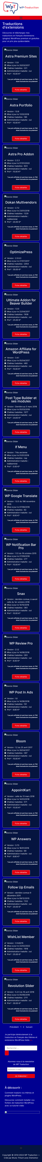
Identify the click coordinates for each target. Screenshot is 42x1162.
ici (31, 1040)
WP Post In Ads (21, 692)
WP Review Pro (21, 643)
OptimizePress (21, 252)
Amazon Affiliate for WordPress (21, 350)
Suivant (29, 1027)
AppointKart (21, 790)
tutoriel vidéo (18, 1105)
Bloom (21, 741)
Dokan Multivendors (21, 202)
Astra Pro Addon (21, 154)
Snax (21, 594)
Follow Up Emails (21, 887)
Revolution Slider (21, 986)
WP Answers (21, 839)
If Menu (21, 447)
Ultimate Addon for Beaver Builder (21, 301)
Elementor (33, 1158)
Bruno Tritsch (18, 1158)
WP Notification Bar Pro (21, 546)
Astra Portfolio (21, 105)
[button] (21, 18)
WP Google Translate (21, 496)
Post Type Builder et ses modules (21, 399)
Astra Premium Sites (21, 56)
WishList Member (21, 937)
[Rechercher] (7, 1052)
